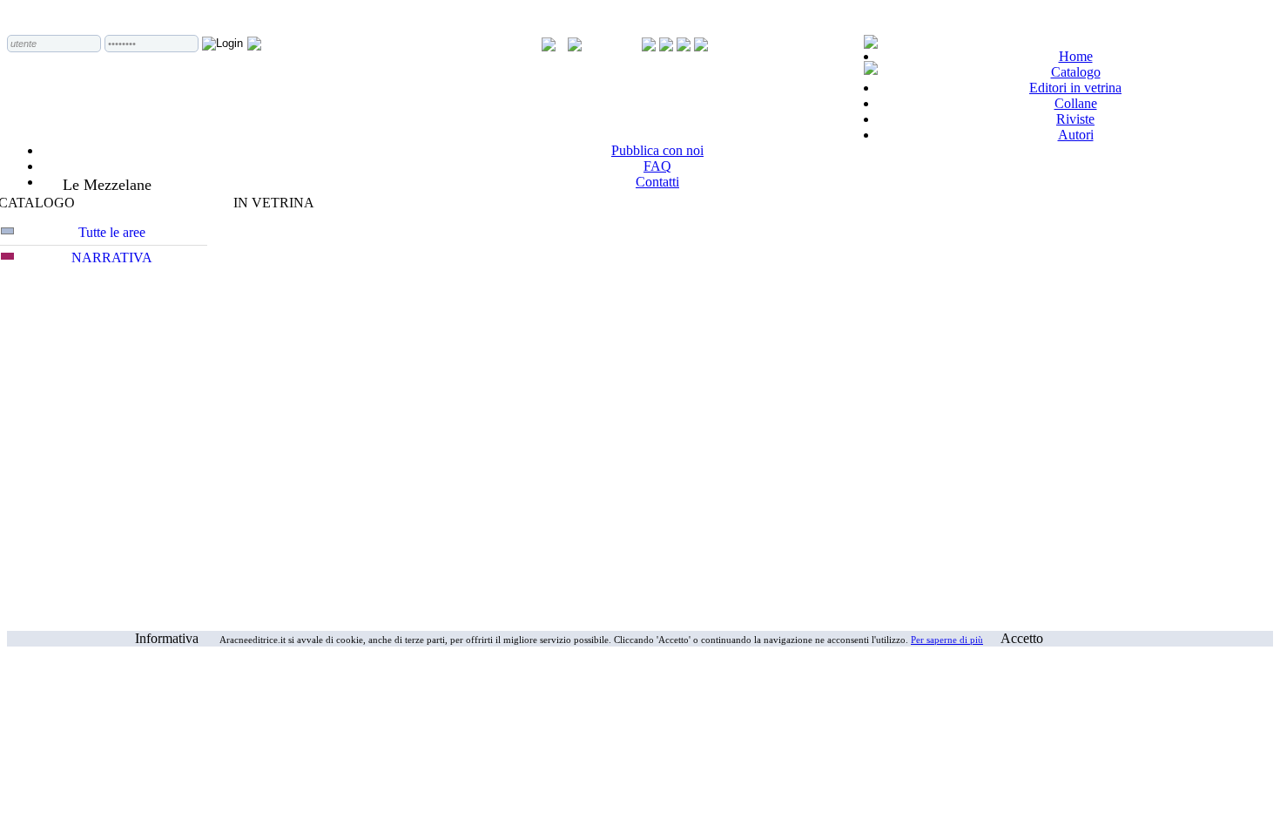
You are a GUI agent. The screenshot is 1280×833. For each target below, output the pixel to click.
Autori (1076, 134)
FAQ (657, 166)
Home (1076, 56)
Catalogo (1076, 71)
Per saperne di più (947, 639)
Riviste (1075, 119)
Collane (1075, 103)
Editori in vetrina (1075, 87)
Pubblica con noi (657, 150)
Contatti (657, 181)
